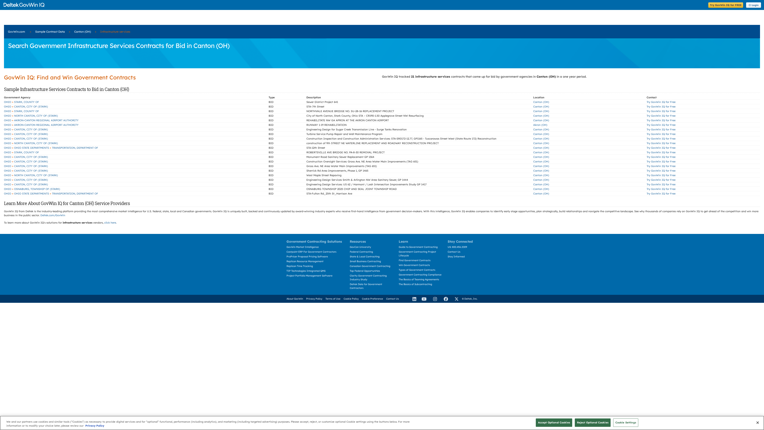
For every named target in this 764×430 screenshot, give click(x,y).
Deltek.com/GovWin (52, 215)
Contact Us (454, 251)
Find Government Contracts (415, 260)
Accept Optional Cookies (554, 422)
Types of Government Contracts (417, 269)
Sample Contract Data (50, 31)
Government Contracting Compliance (420, 274)
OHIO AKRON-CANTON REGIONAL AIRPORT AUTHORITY (41, 120)
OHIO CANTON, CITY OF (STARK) (26, 106)
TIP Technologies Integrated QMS (305, 270)
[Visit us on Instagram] (433, 299)
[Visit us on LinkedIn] (412, 299)
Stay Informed (456, 256)
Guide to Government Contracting (418, 246)
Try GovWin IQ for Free (661, 102)
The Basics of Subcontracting (415, 284)
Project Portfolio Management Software (309, 275)
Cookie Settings (625, 422)
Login (755, 5)
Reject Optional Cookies (592, 422)
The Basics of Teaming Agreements (419, 279)
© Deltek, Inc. (469, 298)
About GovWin (294, 298)
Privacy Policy (314, 298)
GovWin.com (16, 31)
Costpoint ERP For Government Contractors (311, 251)
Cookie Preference (372, 298)
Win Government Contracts (414, 265)
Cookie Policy (351, 298)
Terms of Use (332, 298)
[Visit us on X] (454, 299)
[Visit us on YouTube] (423, 299)
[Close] (757, 422)
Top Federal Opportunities (365, 270)
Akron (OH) (540, 124)
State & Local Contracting (365, 256)
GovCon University (360, 246)
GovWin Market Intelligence (302, 246)
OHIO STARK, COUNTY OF (21, 102)
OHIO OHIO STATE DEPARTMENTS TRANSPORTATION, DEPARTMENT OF (51, 147)
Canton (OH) (82, 31)
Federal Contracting (361, 251)
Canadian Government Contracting (370, 266)
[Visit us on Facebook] (444, 299)
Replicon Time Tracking (299, 266)
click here (110, 222)
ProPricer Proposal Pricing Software (307, 256)
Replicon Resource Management (305, 261)
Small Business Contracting (365, 261)
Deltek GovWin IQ (354, 5)
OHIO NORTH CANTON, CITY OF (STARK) (31, 115)
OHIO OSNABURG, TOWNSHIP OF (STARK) (32, 189)
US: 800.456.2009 (457, 246)
